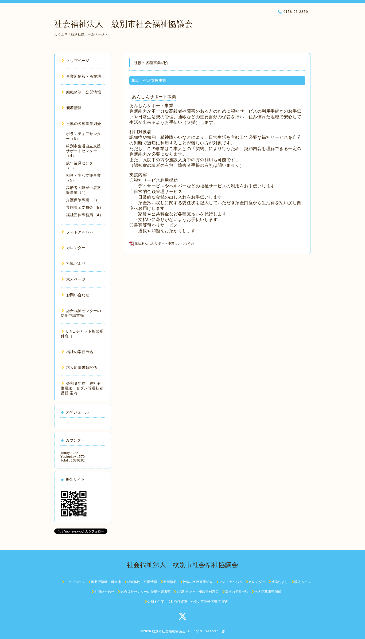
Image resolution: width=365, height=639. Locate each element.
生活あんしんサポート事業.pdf (158, 243)
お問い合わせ (78, 295)
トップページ (78, 60)
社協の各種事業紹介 (83, 123)
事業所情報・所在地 (83, 76)
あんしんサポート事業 (154, 96)
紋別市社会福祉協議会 (168, 631)
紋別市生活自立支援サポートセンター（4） (83, 151)
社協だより (76, 263)
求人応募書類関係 (81, 367)
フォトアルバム (79, 232)
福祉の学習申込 (79, 352)
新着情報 (74, 108)
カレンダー (76, 248)
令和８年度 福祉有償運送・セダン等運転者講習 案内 (82, 388)
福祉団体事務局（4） (84, 215)
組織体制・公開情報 (83, 92)
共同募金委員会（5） (84, 207)
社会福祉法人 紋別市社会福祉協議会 (123, 23)
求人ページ (76, 279)
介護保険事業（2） (82, 200)
